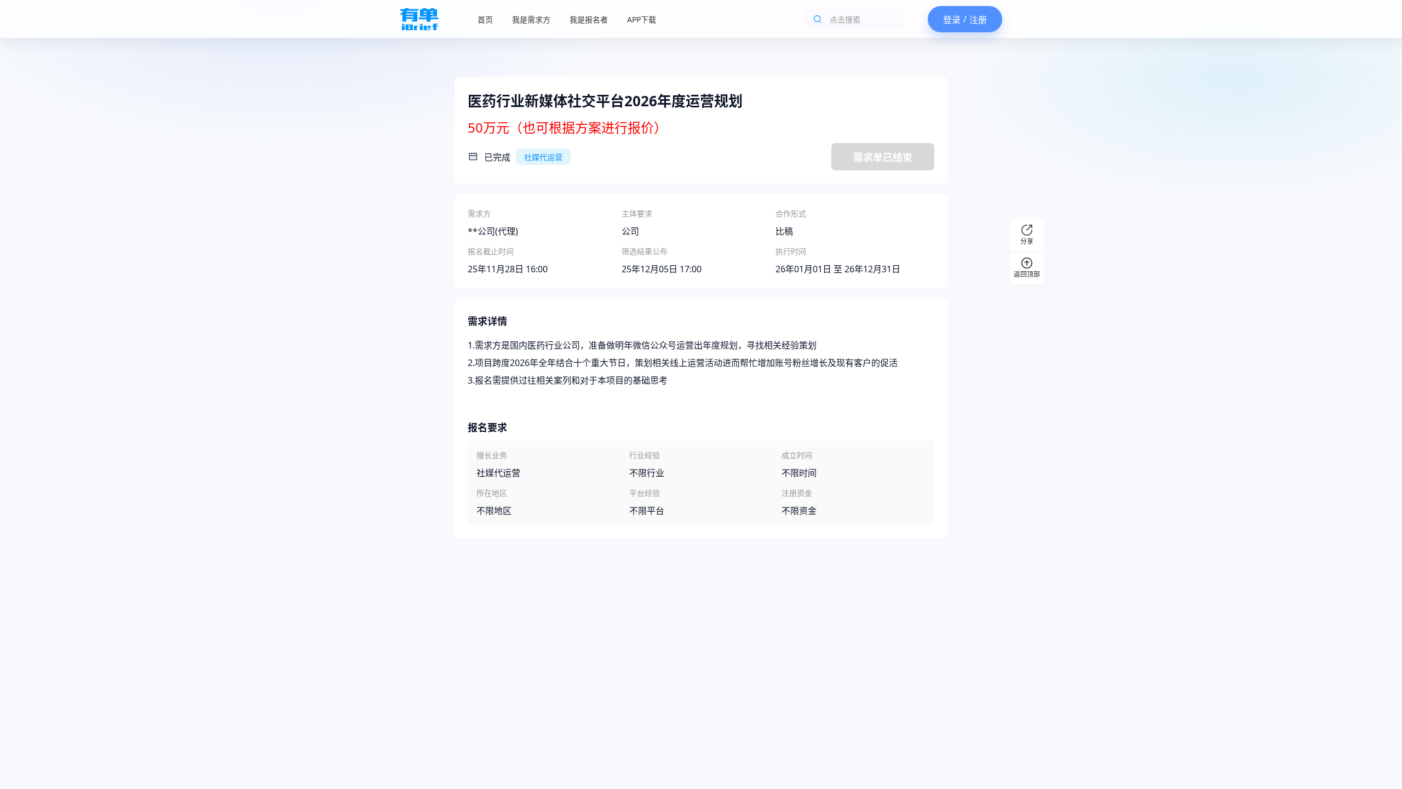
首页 (485, 19)
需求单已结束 (882, 157)
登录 (952, 20)
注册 (978, 20)
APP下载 (641, 19)
